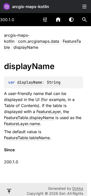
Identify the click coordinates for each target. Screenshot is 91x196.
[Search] (84, 19)
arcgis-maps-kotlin (30, 6)
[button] (84, 19)
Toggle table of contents (84, 6)
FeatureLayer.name (22, 123)
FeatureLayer (48, 111)
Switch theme (71, 19)
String (53, 82)
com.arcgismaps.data (38, 41)
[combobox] (45, 19)
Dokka (77, 188)
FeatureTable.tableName (27, 137)
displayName (29, 82)
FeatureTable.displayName (29, 117)
